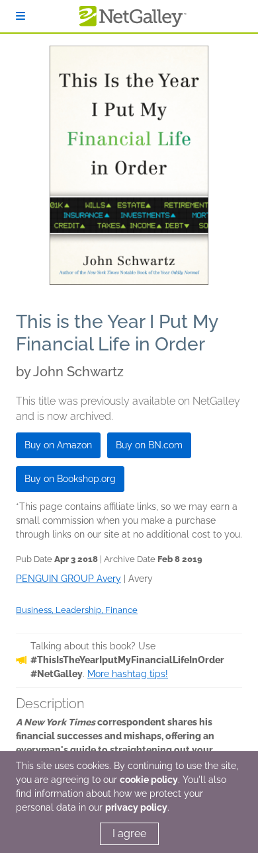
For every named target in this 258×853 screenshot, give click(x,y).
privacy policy (136, 807)
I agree (129, 833)
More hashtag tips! (127, 674)
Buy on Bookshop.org (70, 478)
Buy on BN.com (149, 445)
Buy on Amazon (58, 445)
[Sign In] (20, 16)
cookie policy (149, 779)
